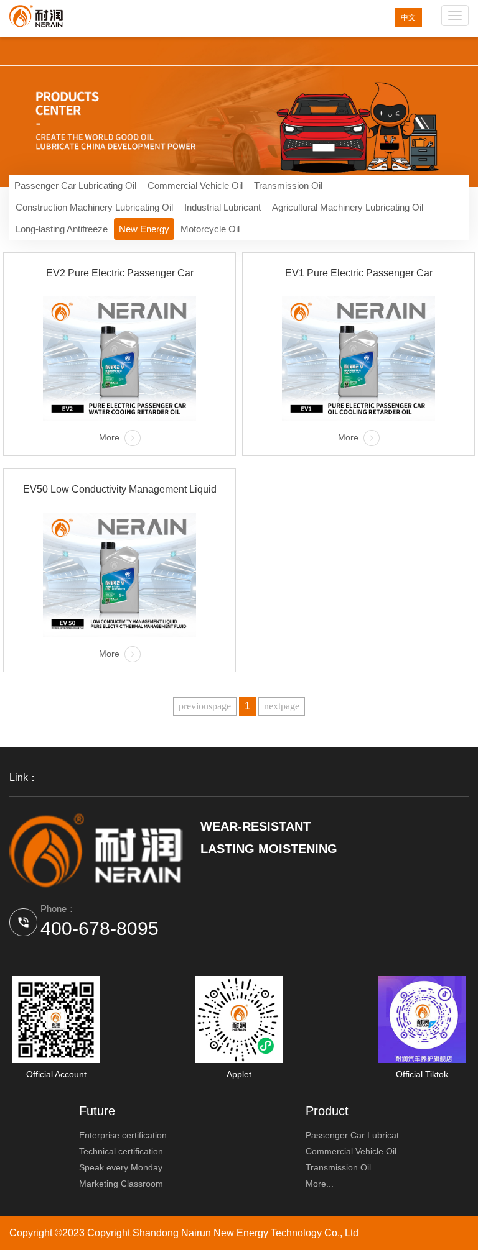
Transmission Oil (288, 185)
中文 (408, 17)
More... (320, 1183)
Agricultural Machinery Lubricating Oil (347, 207)
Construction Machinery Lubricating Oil (94, 207)
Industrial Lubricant (222, 207)
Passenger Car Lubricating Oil (75, 185)
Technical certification (121, 1151)
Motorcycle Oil (210, 229)
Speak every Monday (120, 1167)
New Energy (144, 229)
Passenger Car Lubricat (352, 1135)
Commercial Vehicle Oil (195, 185)
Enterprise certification (123, 1135)
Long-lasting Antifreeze (62, 229)
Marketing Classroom (121, 1183)
